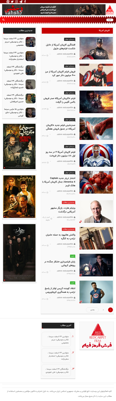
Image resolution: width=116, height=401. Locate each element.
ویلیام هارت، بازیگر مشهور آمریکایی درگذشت (63, 210)
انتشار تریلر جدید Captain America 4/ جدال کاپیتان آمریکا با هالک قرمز (58, 182)
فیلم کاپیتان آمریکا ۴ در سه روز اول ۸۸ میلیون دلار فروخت (60, 154)
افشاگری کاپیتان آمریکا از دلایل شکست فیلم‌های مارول (60, 46)
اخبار (72, 256)
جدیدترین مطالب (68, 202)
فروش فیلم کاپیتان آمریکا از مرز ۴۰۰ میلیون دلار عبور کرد (60, 73)
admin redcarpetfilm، (65, 54)
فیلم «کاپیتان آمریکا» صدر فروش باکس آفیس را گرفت (59, 100)
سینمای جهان (69, 39)
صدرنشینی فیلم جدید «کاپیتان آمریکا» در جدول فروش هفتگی (60, 127)
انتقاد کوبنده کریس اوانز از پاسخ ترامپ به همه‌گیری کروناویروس (60, 290)
